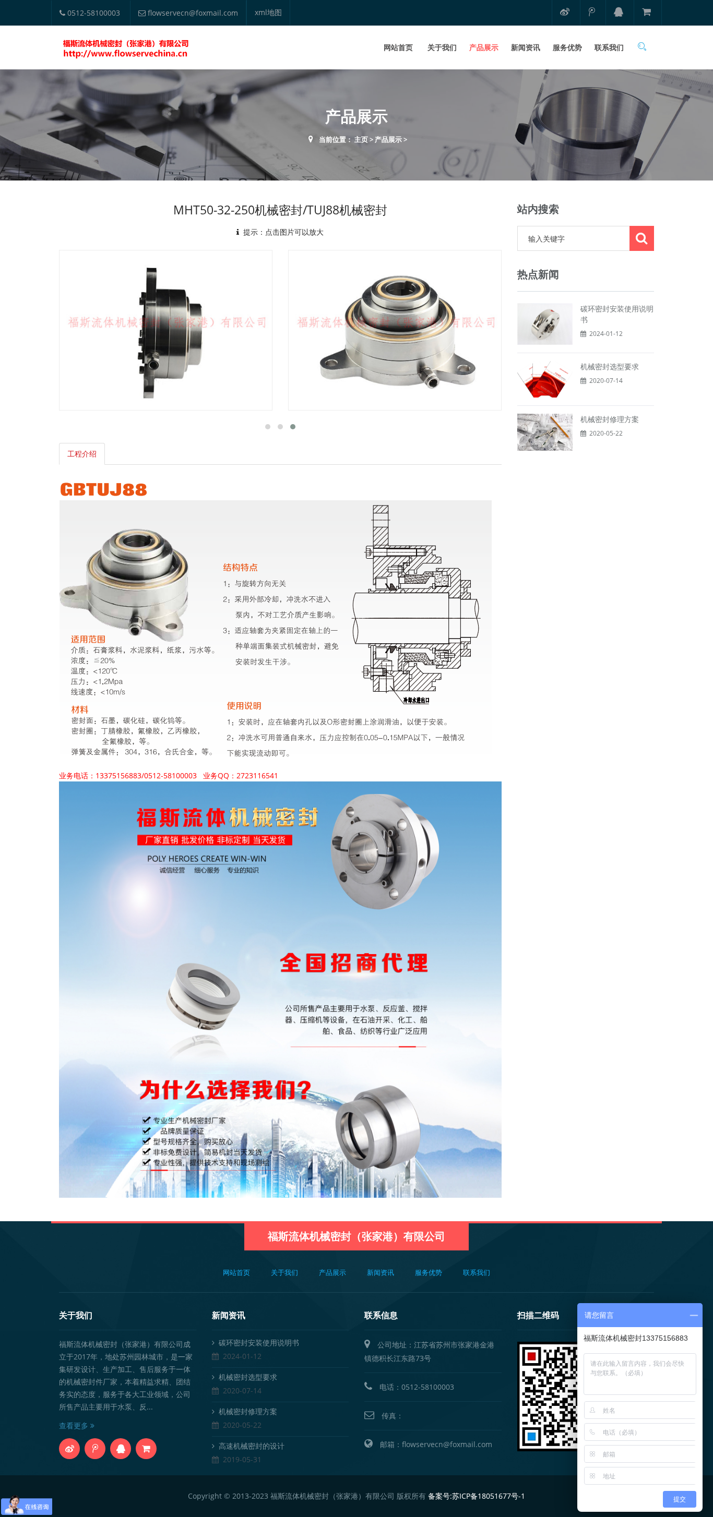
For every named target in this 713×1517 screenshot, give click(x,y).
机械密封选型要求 (609, 366)
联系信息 (381, 1315)
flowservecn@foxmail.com (192, 13)
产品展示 (483, 47)
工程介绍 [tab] (82, 454)
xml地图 (268, 12)
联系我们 (609, 47)
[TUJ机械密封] (171, 330)
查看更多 (74, 1425)
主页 (361, 139)
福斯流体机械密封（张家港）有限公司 (356, 1236)
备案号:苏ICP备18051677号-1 (476, 1496)
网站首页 (398, 47)
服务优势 (567, 47)
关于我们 (442, 47)
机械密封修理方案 (609, 419)
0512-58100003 (92, 13)
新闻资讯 (525, 47)
